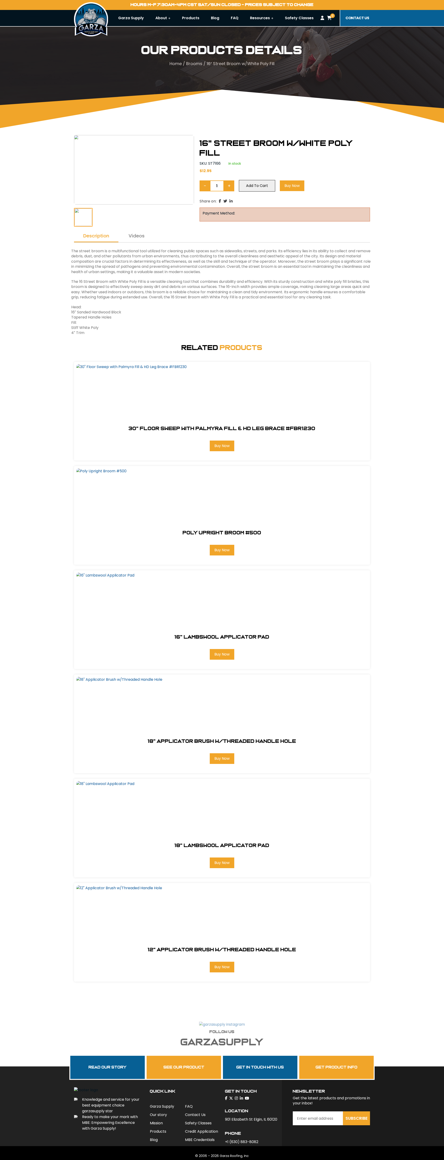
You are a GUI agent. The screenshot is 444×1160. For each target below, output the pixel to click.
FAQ (234, 18)
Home (176, 63)
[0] (329, 18)
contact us (357, 18)
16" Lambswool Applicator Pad (222, 637)
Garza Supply (131, 18)
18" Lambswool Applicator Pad (222, 845)
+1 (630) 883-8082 (241, 1141)
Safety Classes (299, 18)
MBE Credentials (200, 1139)
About (161, 18)
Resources (260, 18)
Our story (158, 1114)
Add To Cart (257, 185)
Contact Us (195, 1114)
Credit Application (201, 1131)
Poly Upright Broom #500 (222, 532)
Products (190, 18)
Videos (137, 236)
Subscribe (356, 1118)
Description (96, 236)
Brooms (194, 63)
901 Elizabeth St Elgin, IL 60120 (251, 1119)
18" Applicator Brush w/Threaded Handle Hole (222, 741)
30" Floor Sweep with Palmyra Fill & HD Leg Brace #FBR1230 (222, 428)
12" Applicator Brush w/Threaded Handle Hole (222, 949)
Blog (215, 18)
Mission (156, 1123)
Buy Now (292, 185)
